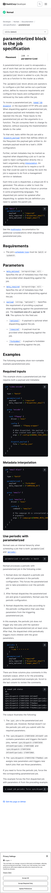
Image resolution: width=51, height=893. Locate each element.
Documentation (27, 22)
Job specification (9, 25)
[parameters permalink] (26, 265)
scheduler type (22, 252)
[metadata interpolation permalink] (38, 462)
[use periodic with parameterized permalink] (46, 536)
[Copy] (44, 208)
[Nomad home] (8, 12)
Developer (7, 22)
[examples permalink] (22, 354)
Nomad (16, 22)
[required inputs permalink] (28, 371)
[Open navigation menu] (46, 4)
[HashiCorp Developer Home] (14, 4)
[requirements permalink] (30, 246)
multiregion (16, 229)
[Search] (39, 4)
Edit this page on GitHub (16, 802)
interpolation (31, 163)
